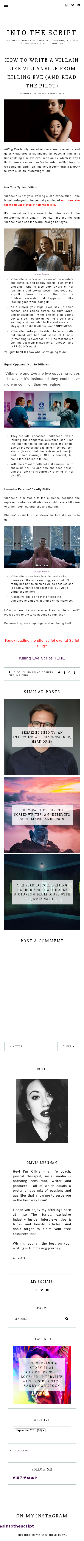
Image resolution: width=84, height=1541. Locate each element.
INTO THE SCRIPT (42, 32)
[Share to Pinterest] (69, 672)
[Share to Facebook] (64, 672)
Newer (17, 1046)
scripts (47, 672)
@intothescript (17, 1526)
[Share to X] (59, 672)
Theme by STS (57, 1535)
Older (67, 1046)
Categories (20, 1450)
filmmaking (31, 672)
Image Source (42, 571)
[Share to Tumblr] (75, 672)
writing (22, 675)
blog (17, 672)
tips (11, 675)
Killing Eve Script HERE (42, 658)
